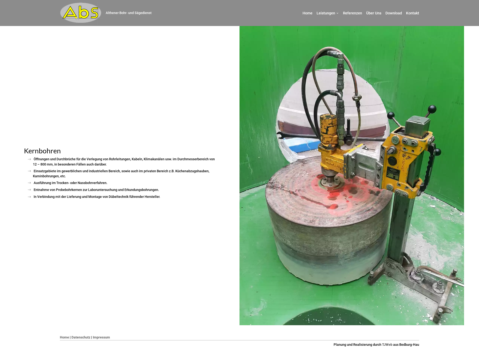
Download (393, 13)
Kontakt (412, 13)
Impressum (101, 337)
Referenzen (352, 13)
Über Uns (373, 13)
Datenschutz (80, 337)
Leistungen (326, 13)
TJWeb (387, 345)
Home (307, 13)
